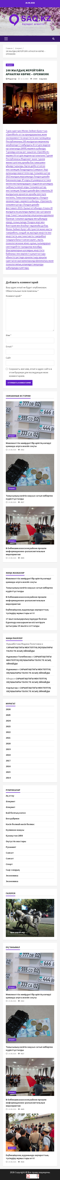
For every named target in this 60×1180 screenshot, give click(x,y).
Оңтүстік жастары (16, 841)
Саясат (10, 852)
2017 (8, 760)
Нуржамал (11, 669)
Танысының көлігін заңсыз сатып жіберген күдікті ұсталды (30, 473)
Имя (8, 335)
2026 (8, 709)
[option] (30, 918)
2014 (8, 777)
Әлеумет (10, 65)
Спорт (9, 864)
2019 (8, 749)
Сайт (8, 357)
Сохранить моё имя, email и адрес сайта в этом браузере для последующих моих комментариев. (30, 372)
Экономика (12, 875)
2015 (8, 771)
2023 (8, 726)
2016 (8, 766)
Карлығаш (12, 687)
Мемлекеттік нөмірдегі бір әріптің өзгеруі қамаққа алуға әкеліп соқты (30, 420)
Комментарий (14, 295)
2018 (8, 754)
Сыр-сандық (13, 869)
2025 (8, 714)
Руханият (11, 847)
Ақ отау (10, 795)
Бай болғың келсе (16, 812)
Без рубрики (12, 818)
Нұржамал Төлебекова (18, 656)
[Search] (53, 39)
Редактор (12, 79)
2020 (8, 743)
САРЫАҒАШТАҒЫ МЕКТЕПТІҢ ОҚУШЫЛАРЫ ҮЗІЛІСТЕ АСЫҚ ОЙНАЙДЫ (29, 660)
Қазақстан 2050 (14, 835)
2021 (8, 737)
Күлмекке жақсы (15, 829)
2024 (8, 720)
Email (9, 346)
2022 (8, 732)
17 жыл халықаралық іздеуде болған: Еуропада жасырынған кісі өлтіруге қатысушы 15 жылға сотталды (26, 622)
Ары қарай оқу (17, 932)
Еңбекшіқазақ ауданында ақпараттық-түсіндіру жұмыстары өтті (30, 1132)
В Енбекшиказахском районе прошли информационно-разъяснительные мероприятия (30, 525)
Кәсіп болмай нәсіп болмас (20, 824)
